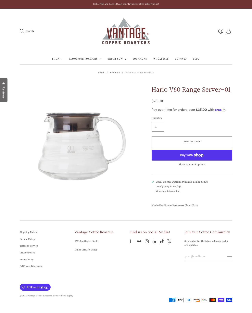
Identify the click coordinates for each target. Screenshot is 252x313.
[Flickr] (139, 242)
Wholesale (161, 59)
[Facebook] (130, 242)
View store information (168, 191)
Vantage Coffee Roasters (39, 296)
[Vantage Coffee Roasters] (126, 31)
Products (115, 72)
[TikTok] (162, 242)
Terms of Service (29, 246)
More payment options (192, 164)
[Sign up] (229, 256)
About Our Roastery (83, 59)
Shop (55, 59)
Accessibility (26, 259)
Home (101, 72)
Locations (140, 59)
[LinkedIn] (154, 242)
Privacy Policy (27, 252)
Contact (181, 59)
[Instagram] (147, 242)
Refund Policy (27, 239)
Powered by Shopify (63, 296)
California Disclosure (31, 266)
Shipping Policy (28, 232)
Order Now (115, 59)
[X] (169, 242)
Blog (196, 59)
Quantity (157, 118)
